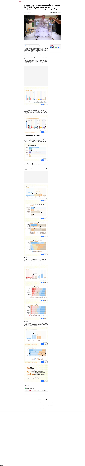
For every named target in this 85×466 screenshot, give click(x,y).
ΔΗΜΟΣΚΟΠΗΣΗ (26, 385)
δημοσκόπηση (31, 50)
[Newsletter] (65, 1)
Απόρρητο (2, 465)
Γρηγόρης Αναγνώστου (28, 12)
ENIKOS (21, 1)
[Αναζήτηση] (63, 1)
